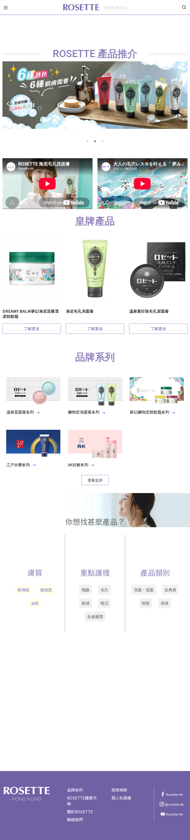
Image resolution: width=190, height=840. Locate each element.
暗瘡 (86, 590)
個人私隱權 (121, 798)
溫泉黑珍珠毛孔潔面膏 (149, 311)
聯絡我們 (75, 819)
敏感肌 (46, 590)
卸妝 (146, 603)
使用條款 (119, 790)
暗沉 (104, 603)
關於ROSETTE (80, 812)
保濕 (164, 603)
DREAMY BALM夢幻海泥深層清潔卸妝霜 (30, 313)
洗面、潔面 (144, 590)
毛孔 (104, 590)
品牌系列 (75, 790)
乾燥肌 (23, 590)
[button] (8, 104)
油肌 (35, 603)
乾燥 (86, 603)
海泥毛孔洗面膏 (80, 311)
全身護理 (95, 616)
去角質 (170, 590)
